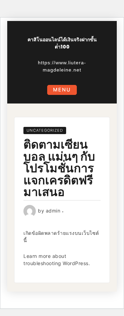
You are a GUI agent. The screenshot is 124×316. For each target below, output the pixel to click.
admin (53, 211)
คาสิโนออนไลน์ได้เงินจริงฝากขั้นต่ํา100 (62, 43)
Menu (62, 89)
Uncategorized (45, 130)
